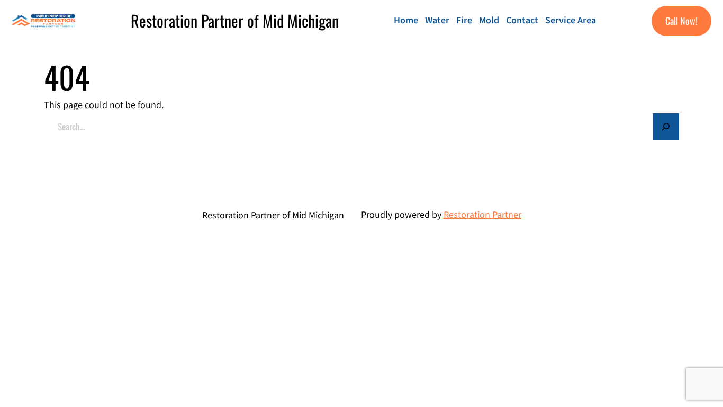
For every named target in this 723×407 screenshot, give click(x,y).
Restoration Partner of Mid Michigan (235, 20)
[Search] (666, 126)
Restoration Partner (482, 215)
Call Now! (681, 21)
